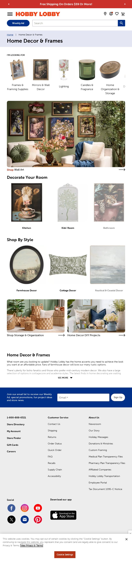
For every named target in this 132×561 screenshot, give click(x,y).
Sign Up (118, 397)
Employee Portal (98, 482)
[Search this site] (121, 23)
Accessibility (54, 476)
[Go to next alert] (125, 4)
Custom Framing (98, 450)
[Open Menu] (10, 14)
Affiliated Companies (100, 469)
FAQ (50, 456)
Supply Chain (55, 469)
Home (10, 34)
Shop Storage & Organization (25, 335)
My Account (13, 431)
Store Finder (14, 438)
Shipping (52, 430)
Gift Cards (12, 445)
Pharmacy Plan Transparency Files (107, 463)
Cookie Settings (65, 554)
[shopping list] (117, 13)
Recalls (51, 463)
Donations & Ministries (101, 443)
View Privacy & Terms (32, 545)
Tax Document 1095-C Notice (105, 489)
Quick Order (55, 450)
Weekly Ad (18, 23)
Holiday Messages (98, 437)
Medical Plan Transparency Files (106, 456)
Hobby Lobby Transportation (104, 476)
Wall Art (19, 169)
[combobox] (75, 23)
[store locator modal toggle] (105, 13)
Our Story (94, 430)
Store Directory (15, 424)
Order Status (55, 443)
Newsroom (95, 424)
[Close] (126, 539)
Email (62, 397)
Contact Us (54, 424)
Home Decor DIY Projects (83, 335)
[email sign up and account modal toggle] (111, 13)
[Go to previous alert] (8, 4)
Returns (52, 437)
